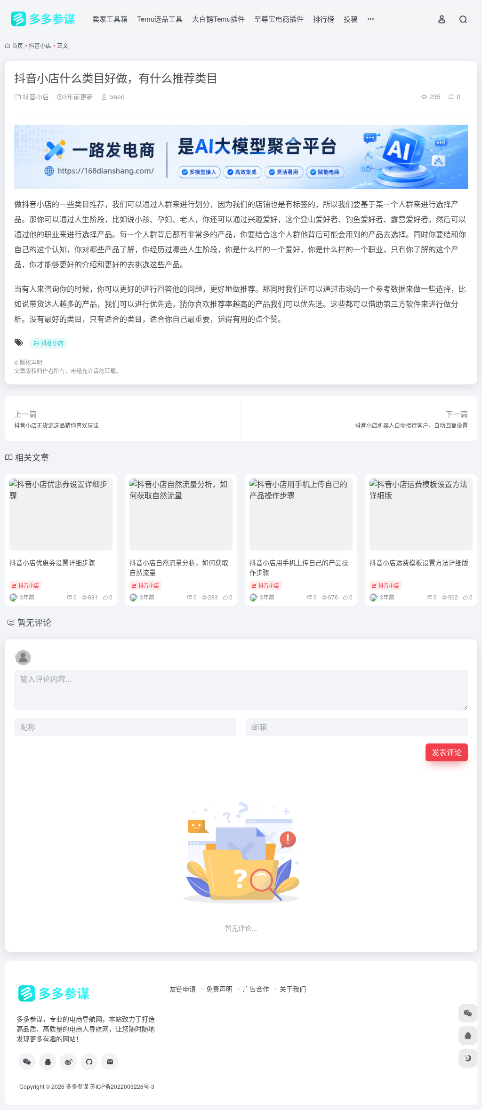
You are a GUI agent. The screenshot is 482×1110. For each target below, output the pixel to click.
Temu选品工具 (160, 19)
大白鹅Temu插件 (218, 19)
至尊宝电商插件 (279, 19)
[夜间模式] (467, 1058)
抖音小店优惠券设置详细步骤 (52, 562)
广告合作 (256, 988)
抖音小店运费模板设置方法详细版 (419, 562)
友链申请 (182, 988)
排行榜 (323, 19)
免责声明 (219, 988)
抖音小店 (40, 45)
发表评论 (447, 752)
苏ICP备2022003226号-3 (122, 1086)
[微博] (68, 1061)
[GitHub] (88, 1061)
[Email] (109, 1061)
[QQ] (47, 1061)
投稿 (351, 19)
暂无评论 (34, 622)
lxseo (116, 96)
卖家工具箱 (110, 19)
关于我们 (293, 988)
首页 (17, 45)
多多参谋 (77, 1086)
